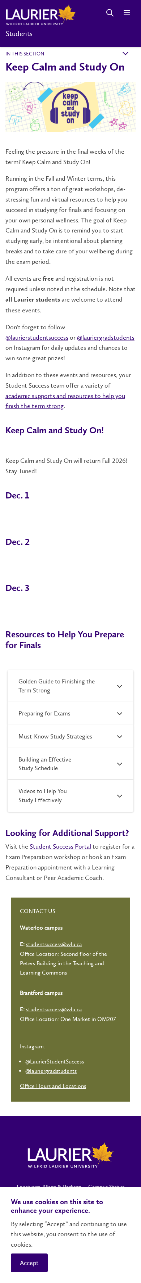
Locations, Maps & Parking (49, 1186)
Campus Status (106, 1186)
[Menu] (127, 13)
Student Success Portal (60, 846)
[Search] (110, 13)
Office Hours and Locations (53, 1086)
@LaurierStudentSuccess (54, 1061)
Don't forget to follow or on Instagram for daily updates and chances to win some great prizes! (69, 342)
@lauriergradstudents (105, 338)
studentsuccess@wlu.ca (54, 944)
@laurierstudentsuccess (36, 338)
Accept (29, 1263)
